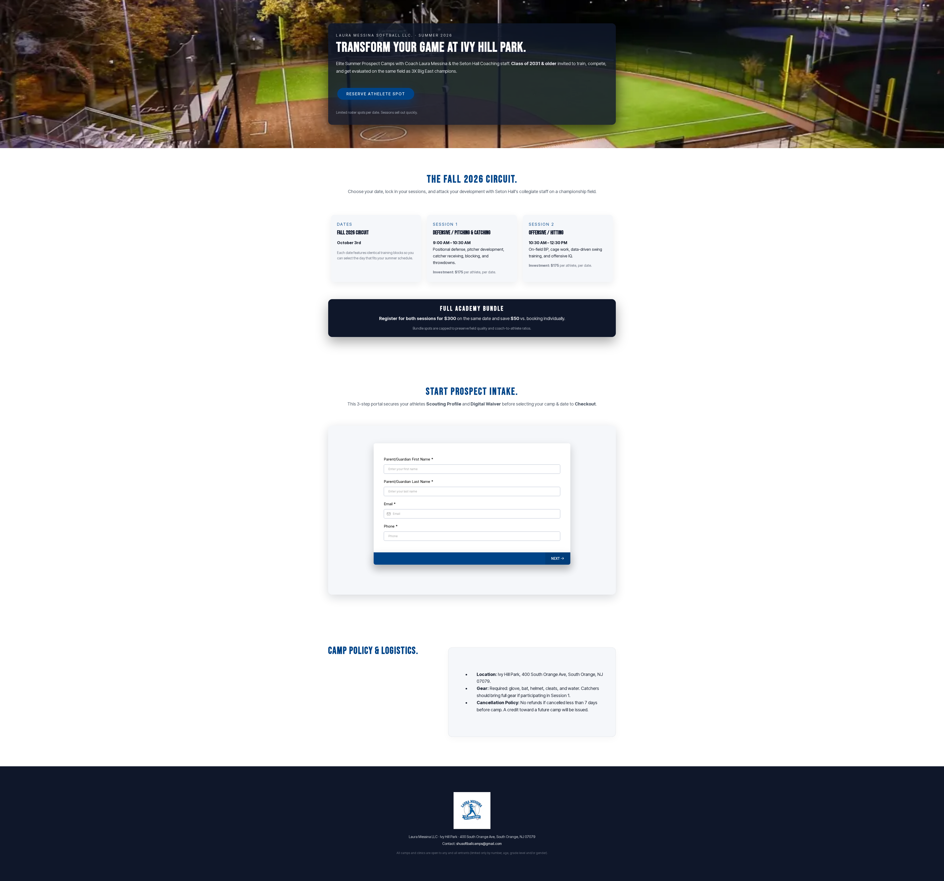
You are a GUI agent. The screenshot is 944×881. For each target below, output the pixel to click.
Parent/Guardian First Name (408, 459)
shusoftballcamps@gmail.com (479, 843)
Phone (391, 526)
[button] (557, 558)
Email (390, 504)
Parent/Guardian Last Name (408, 481)
